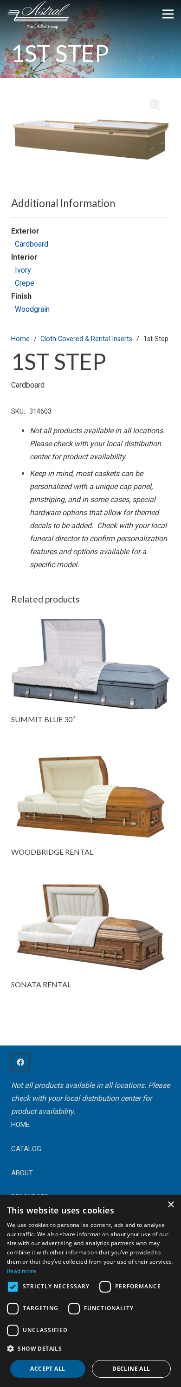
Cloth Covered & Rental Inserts (86, 339)
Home (20, 339)
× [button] (170, 1204)
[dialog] (90, 1291)
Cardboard (31, 244)
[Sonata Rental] (90, 890)
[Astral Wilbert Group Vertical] (38, 15)
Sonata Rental (41, 984)
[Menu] (168, 14)
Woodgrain (32, 309)
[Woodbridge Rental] (90, 758)
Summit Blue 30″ (43, 719)
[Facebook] (20, 1062)
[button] (155, 104)
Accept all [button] (47, 1369)
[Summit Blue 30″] (90, 625)
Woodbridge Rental (52, 851)
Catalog (26, 1149)
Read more (22, 1271)
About (22, 1173)
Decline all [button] (131, 1369)
